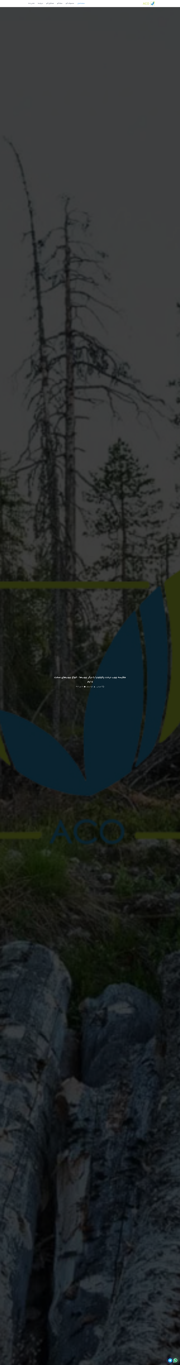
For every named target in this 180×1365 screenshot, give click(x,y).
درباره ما (40, 3)
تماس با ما (31, 3)
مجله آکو (59, 3)
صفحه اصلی (81, 3)
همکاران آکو (50, 3)
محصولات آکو (70, 3)
